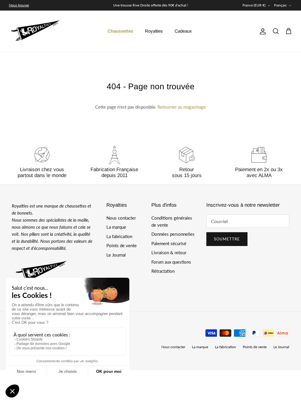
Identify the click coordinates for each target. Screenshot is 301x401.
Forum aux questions (171, 261)
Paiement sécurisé (168, 243)
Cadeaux (183, 30)
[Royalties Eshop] (35, 31)
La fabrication (119, 236)
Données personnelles (173, 234)
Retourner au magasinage (182, 106)
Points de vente (121, 245)
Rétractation (163, 271)
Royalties (154, 30)
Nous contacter (121, 217)
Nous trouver (19, 5)
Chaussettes (120, 30)
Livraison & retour (168, 252)
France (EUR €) (254, 5)
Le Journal (116, 254)
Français (280, 5)
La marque (116, 227)
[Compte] (261, 31)
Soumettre (227, 239)
